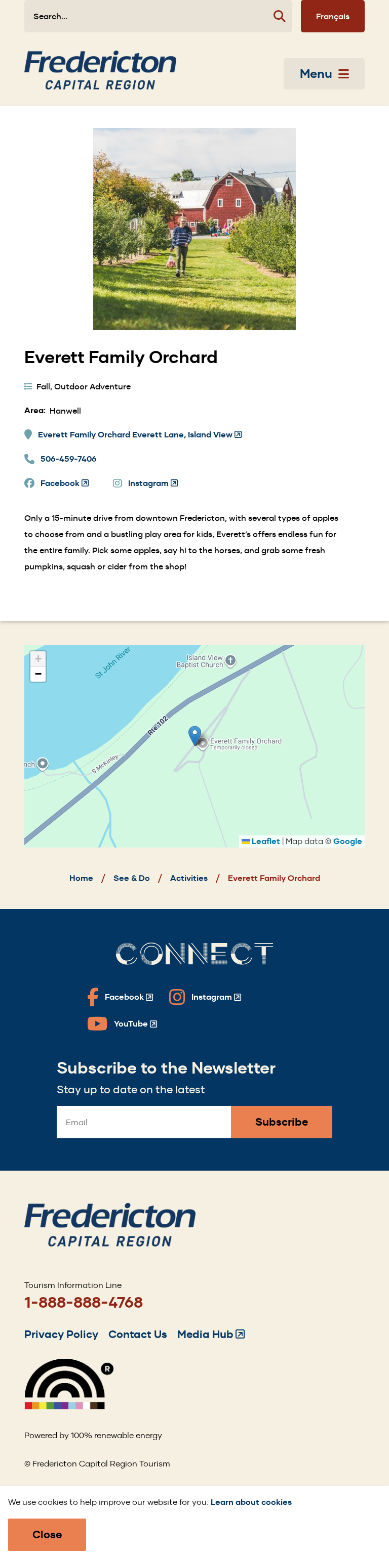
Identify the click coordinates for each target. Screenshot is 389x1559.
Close (47, 1534)
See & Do (131, 878)
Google (347, 841)
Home (81, 878)
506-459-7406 (68, 459)
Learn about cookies (251, 1502)
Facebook (65, 483)
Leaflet (265, 841)
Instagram (153, 483)
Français (332, 16)
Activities (189, 878)
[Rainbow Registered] (68, 1406)
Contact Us (137, 1334)
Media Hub (211, 1334)
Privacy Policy (61, 1334)
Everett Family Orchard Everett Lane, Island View (140, 435)
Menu (316, 73)
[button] (194, 736)
